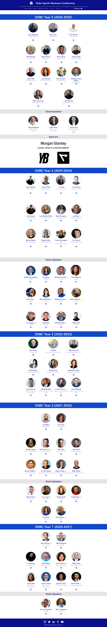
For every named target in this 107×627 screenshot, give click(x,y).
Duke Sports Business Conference (55, 3)
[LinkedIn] (78, 8)
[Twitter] (76, 8)
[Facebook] (80, 8)
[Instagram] (75, 8)
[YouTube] (81, 8)
